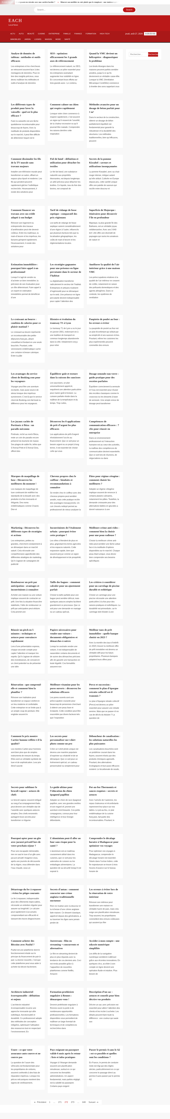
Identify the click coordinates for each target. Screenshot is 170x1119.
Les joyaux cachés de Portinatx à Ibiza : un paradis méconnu (22, 425)
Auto (21, 34)
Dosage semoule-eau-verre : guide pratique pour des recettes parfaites (104, 377)
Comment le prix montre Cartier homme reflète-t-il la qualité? (26, 740)
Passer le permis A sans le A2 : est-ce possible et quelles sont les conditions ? (104, 1053)
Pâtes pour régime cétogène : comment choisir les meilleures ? (104, 480)
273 (72, 1102)
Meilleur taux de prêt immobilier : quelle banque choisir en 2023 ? (103, 633)
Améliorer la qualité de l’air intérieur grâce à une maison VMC (104, 268)
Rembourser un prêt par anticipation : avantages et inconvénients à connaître (25, 586)
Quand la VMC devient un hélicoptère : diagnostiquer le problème (103, 57)
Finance (78, 34)
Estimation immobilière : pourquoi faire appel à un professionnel (24, 268)
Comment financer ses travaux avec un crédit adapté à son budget (23, 214)
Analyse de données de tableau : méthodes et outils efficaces (25, 57)
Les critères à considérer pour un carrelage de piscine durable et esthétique (104, 586)
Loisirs (37, 39)
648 (84, 1102)
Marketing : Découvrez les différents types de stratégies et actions (26, 531)
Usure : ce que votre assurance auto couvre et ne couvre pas (25, 1053)
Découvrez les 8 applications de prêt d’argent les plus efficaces (65, 425)
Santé (67, 39)
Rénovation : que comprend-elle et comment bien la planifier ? (26, 688)
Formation (91, 34)
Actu (12, 34)
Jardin (27, 39)
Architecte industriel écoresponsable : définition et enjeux (25, 995)
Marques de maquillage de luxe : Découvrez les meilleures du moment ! (25, 480)
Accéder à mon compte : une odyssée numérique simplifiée (104, 944)
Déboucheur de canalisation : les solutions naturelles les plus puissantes (104, 740)
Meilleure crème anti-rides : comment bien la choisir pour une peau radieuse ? (104, 531)
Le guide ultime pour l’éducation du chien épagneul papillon (61, 791)
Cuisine (41, 34)
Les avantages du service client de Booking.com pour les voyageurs (25, 377)
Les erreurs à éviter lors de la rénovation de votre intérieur (103, 893)
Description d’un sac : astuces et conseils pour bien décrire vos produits (104, 995)
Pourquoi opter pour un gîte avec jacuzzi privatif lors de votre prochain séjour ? (26, 842)
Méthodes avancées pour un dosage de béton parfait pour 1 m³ (104, 108)
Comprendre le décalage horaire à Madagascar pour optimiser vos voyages (103, 842)
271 (60, 1102)
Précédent (41, 1102)
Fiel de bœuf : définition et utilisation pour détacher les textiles (65, 162)
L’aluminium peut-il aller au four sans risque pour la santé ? (65, 842)
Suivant (92, 1102)
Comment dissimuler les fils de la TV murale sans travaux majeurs (26, 162)
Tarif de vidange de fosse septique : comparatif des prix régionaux (63, 214)
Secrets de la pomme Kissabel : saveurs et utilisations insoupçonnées (103, 162)
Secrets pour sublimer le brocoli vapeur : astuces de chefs (25, 791)
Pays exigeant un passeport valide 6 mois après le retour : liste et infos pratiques (65, 1053)
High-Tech (105, 34)
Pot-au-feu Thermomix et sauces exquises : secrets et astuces (103, 791)
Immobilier (15, 39)
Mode (58, 39)
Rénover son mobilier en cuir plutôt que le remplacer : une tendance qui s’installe (75, 2)
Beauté (30, 34)
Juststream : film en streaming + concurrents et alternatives (64, 944)
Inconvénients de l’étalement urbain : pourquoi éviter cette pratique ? (65, 531)
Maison (48, 39)
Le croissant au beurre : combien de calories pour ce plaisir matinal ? (26, 323)
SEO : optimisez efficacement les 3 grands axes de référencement (63, 57)
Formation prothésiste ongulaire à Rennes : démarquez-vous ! (62, 995)
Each (15, 20)
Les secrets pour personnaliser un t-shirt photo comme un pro (62, 740)
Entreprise (54, 34)
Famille (67, 34)
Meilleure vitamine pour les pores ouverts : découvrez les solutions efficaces (65, 688)
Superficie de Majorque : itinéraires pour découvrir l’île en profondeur (103, 214)
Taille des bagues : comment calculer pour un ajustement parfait (65, 586)
